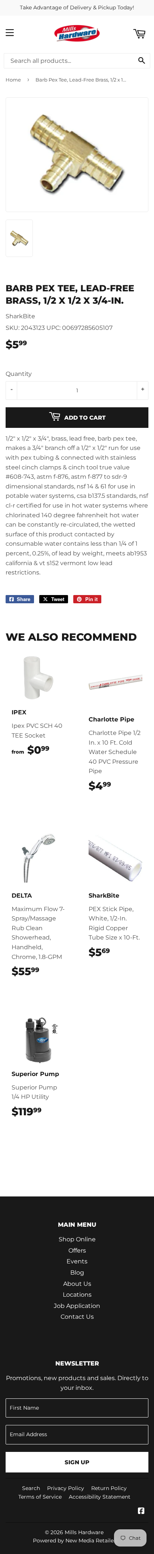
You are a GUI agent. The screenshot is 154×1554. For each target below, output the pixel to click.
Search (31, 1488)
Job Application (77, 1305)
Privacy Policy (65, 1488)
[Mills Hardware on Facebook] (141, 1511)
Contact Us (77, 1316)
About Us (77, 1283)
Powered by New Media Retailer (74, 1541)
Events (77, 1261)
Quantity (19, 373)
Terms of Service (40, 1497)
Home (13, 80)
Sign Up (77, 1462)
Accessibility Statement (99, 1497)
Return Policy (109, 1488)
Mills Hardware (84, 1532)
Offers (77, 1250)
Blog (77, 1272)
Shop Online (77, 1239)
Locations (77, 1294)
